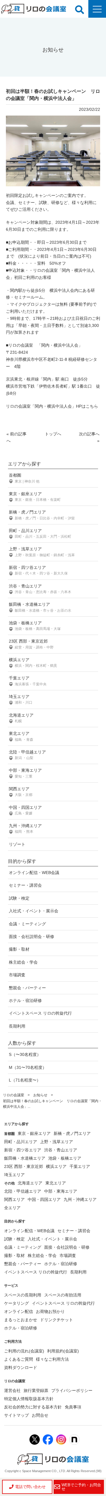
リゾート (17, 844)
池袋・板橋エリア (35, 626)
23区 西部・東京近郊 (31, 644)
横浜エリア (33, 662)
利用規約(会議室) (63, 1351)
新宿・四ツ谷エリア (38, 570)
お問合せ (40, 1415)
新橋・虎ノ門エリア (42, 515)
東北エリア (21, 736)
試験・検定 (19, 898)
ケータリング (16, 1303)
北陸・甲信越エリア (27, 755)
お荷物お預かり (50, 1311)
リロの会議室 (13, 1095)
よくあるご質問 (18, 1359)
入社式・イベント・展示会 (33, 911)
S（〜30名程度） (25, 1054)
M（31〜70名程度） (28, 1067)
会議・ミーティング (27, 923)
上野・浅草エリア (42, 552)
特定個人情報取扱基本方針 (29, 1398)
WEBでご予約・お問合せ (81, 1487)
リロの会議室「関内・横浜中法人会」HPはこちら (52, 406)
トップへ (53, 434)
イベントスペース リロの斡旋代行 (40, 1013)
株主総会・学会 (23, 962)
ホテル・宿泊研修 (25, 1000)
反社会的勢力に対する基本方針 (33, 1407)
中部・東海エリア (25, 773)
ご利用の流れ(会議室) (24, 1351)
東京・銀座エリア (35, 496)
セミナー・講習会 (25, 885)
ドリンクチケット (56, 1319)
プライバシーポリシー (71, 1390)
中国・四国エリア (25, 810)
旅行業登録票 (36, 1390)
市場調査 (17, 974)
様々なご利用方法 (52, 1359)
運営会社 (12, 1390)
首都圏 (24, 478)
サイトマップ (16, 1415)
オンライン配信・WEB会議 (34, 872)
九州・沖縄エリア (25, 828)
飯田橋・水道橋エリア (40, 607)
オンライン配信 (18, 1311)
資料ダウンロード (20, 1367)
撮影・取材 (19, 949)
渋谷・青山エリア (40, 589)
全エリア (12, 1207)
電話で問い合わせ (30, 1487)
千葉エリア (28, 681)
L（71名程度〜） (25, 1080)
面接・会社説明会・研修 (31, 936)
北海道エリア (21, 718)
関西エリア (20, 791)
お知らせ (40, 1095)
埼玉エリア (20, 699)
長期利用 (17, 1026)
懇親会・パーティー (27, 987)
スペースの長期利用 (22, 1295)
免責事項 (73, 1407)
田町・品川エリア (40, 533)
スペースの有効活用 (62, 1295)
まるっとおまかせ (20, 1319)
